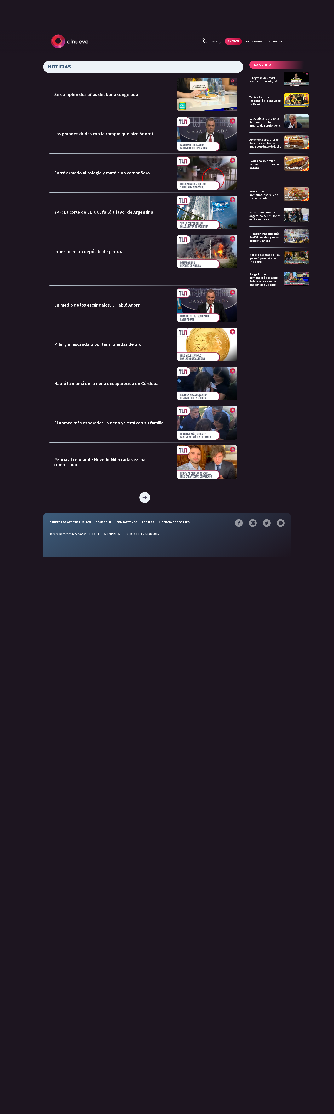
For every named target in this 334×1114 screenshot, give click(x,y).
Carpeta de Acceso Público (70, 522)
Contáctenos (126, 522)
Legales (148, 522)
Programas (254, 41)
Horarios (275, 41)
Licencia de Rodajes (174, 522)
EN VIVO (233, 41)
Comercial (104, 522)
